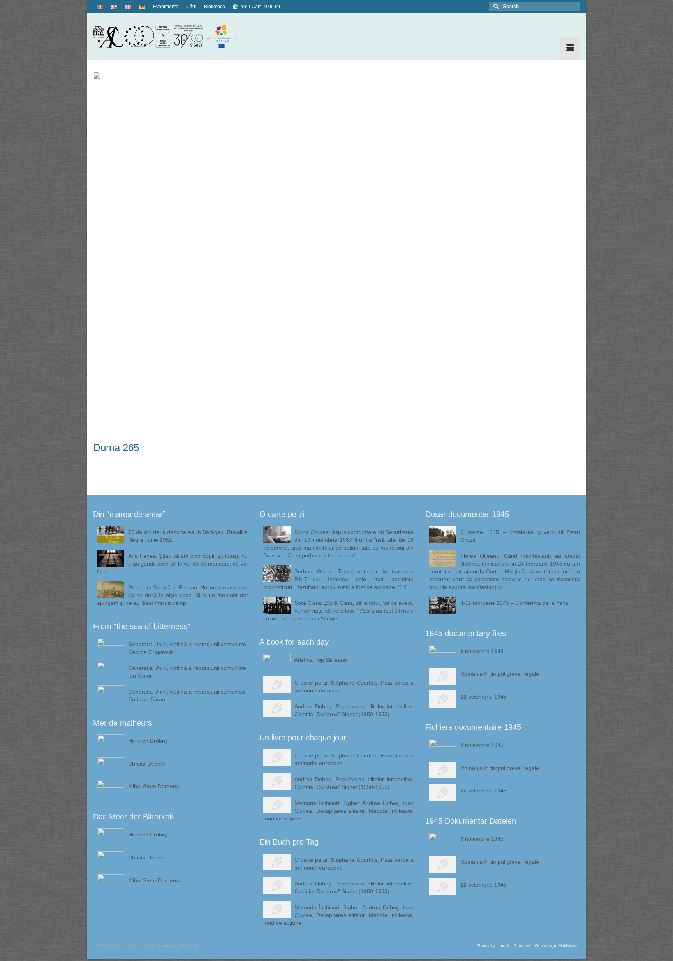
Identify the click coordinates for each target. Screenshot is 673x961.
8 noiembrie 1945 (482, 651)
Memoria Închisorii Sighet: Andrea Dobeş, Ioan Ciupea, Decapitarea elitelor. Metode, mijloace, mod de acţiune (338, 811)
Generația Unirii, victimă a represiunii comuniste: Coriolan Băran (188, 696)
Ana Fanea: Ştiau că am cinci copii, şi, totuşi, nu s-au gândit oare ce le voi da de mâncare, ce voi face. (172, 563)
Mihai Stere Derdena (153, 786)
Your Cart (260, 6)
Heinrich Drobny (148, 741)
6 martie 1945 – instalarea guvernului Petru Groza (520, 536)
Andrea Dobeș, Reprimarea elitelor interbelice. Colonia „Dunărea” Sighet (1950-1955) (354, 710)
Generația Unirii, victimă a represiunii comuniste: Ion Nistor (188, 672)
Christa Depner (147, 764)
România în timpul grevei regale (499, 674)
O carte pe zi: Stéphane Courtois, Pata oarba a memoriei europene (354, 687)
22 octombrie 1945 (483, 697)
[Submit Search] (495, 6)
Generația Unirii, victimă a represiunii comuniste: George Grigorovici (188, 648)
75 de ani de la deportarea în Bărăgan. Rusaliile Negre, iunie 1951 (188, 536)
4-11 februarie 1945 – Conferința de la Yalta (514, 603)
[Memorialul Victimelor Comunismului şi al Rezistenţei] (170, 36)
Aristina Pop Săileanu (320, 660)
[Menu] (570, 48)
